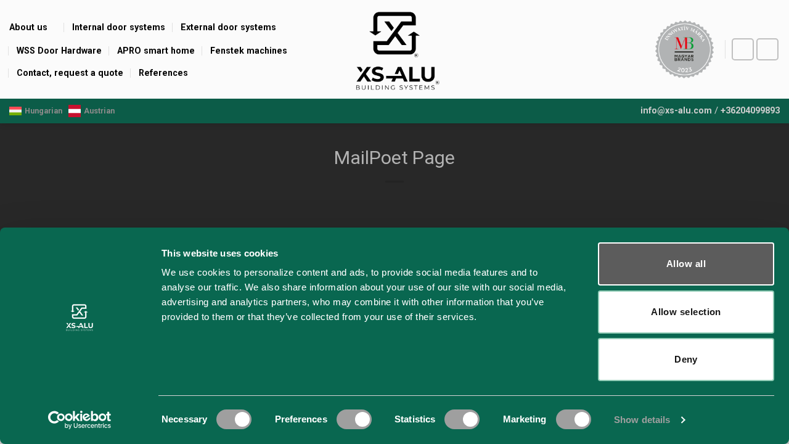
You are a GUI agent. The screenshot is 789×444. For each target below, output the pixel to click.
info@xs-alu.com (676, 110)
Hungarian (43, 110)
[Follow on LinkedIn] (767, 49)
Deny (686, 359)
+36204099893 (750, 110)
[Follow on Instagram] (743, 49)
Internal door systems (118, 27)
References (163, 73)
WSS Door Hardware (59, 51)
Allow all (686, 263)
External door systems (228, 27)
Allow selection (686, 311)
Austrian (99, 110)
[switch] (354, 419)
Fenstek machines (248, 51)
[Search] (636, 49)
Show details (642, 419)
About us (28, 27)
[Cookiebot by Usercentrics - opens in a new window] (80, 420)
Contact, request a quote (70, 73)
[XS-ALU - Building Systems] (394, 49)
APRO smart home (156, 51)
